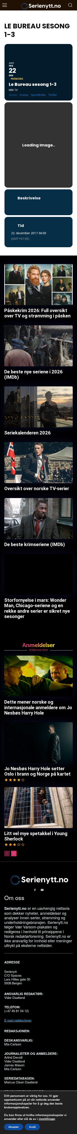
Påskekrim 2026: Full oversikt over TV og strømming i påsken (37, 313)
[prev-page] (7, 853)
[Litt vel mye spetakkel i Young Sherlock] (38, 807)
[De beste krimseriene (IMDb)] (38, 518)
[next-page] (13, 853)
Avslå (32, 1127)
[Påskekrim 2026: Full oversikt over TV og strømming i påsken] (38, 284)
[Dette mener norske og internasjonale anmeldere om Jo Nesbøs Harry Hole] (38, 676)
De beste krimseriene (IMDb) (34, 544)
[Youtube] (42, 890)
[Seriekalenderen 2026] (38, 406)
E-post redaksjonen (17, 1020)
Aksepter (13, 1127)
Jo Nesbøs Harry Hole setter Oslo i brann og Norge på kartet (37, 771)
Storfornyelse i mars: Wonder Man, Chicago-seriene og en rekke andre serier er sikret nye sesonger (37, 608)
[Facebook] (34, 890)
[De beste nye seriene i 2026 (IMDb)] (38, 345)
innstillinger (47, 1119)
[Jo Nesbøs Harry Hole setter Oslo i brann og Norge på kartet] (38, 742)
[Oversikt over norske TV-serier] (38, 462)
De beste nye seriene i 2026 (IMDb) (33, 374)
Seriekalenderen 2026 (27, 432)
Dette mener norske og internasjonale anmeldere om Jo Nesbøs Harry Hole (38, 707)
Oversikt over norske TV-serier (36, 488)
